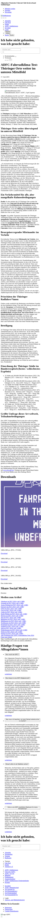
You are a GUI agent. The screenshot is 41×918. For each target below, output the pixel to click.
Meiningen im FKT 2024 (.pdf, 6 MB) (13, 619)
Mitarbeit (7, 875)
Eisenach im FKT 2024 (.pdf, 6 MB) (12, 607)
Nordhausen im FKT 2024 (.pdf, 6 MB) (13, 623)
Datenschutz (9, 909)
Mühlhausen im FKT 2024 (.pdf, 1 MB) (13, 621)
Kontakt (7, 882)
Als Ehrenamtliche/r (11, 891)
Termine (7, 856)
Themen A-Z (9, 866)
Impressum (8, 907)
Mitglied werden (10, 9)
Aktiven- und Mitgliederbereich (15, 900)
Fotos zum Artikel (6, 637)
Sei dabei (8, 28)
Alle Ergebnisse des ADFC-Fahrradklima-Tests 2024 (17, 635)
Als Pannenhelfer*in (11, 895)
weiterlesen (8, 674)
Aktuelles (8, 21)
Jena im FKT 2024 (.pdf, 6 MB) (11, 617)
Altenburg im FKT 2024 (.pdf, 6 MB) (13, 601)
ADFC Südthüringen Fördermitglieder (17, 881)
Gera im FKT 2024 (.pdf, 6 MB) (11, 610)
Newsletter (8, 12)
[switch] (15, 56)
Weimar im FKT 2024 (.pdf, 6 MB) (12, 633)
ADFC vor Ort (9, 873)
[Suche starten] (3, 848)
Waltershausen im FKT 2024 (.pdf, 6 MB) (14, 630)
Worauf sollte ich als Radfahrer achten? (17, 764)
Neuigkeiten (8, 854)
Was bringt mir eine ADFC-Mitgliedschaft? (18, 678)
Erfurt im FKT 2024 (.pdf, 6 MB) (11, 608)
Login (7, 30)
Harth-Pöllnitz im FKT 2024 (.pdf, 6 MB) (14, 614)
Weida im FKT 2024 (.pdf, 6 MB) (11, 632)
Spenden (7, 10)
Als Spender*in (10, 889)
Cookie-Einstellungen (11, 911)
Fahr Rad (8, 22)
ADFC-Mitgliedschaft (12, 887)
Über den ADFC (10, 872)
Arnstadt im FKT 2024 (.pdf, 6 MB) (12, 603)
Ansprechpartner (10, 879)
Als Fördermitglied (11, 893)
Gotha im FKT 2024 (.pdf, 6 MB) (11, 612)
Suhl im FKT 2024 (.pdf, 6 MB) (11, 628)
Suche (7, 35)
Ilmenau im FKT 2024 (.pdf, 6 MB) (12, 616)
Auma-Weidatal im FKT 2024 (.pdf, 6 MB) (14, 605)
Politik (7, 24)
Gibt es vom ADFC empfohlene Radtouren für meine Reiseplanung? (23, 807)
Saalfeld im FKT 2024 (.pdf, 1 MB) (12, 626)
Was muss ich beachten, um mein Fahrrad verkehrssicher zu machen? (22, 720)
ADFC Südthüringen (11, 26)
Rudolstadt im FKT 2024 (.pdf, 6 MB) (13, 625)
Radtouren (8, 858)
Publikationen (9, 877)
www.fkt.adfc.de (8, 470)
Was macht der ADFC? (12, 654)
